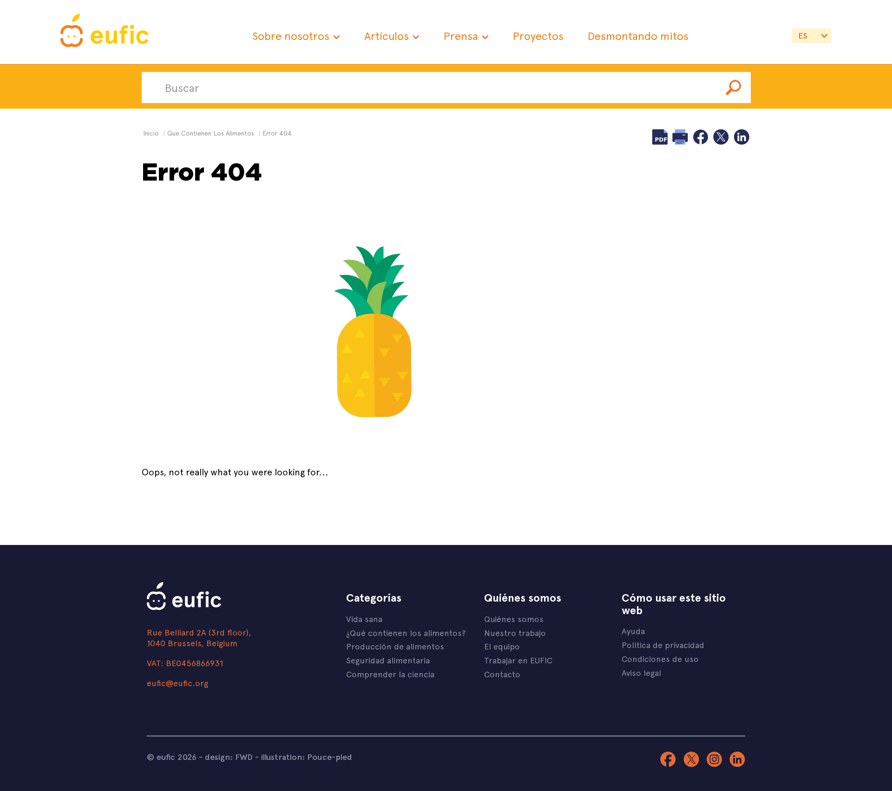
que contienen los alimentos (210, 133)
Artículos (386, 35)
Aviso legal (641, 672)
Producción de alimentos (395, 646)
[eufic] (104, 32)
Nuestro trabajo (515, 632)
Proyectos (538, 35)
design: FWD (229, 757)
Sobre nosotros (290, 35)
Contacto (502, 674)
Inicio (151, 133)
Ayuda (633, 630)
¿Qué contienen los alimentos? (406, 632)
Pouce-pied (329, 757)
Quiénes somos (514, 618)
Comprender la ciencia (390, 674)
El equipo (502, 646)
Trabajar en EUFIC (518, 660)
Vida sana (364, 618)
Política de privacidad (663, 644)
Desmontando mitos (638, 35)
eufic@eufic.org (177, 682)
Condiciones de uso (660, 658)
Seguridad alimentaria (388, 660)
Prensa (461, 35)
